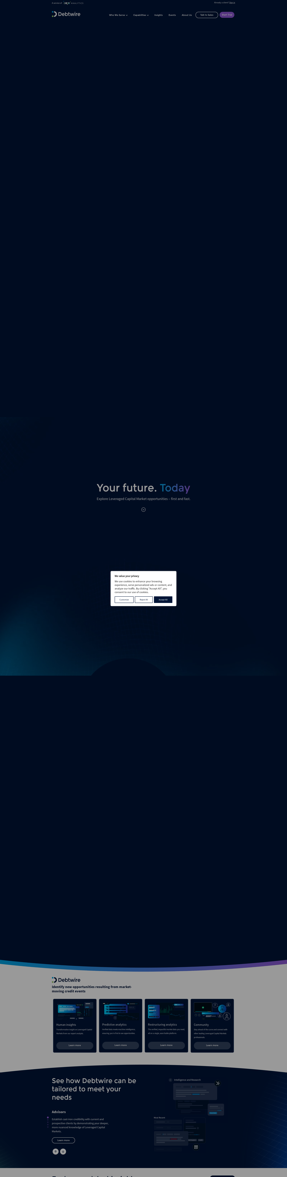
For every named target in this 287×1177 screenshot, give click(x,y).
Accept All (163, 599)
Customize (124, 599)
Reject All (144, 599)
